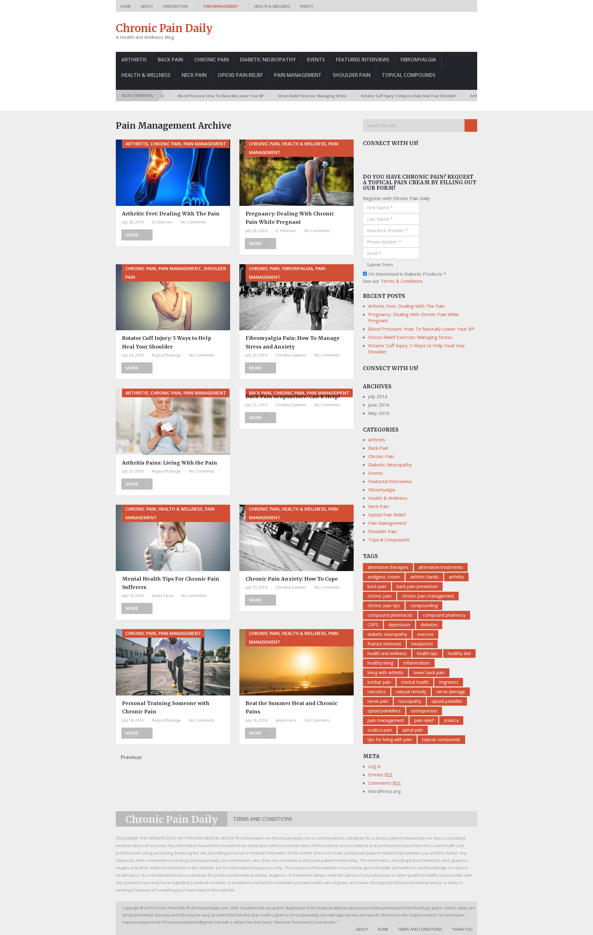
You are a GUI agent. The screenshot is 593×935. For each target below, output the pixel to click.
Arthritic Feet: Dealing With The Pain (171, 214)
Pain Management (221, 6)
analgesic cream (384, 577)
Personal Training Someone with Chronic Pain (165, 707)
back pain (377, 586)
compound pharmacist (390, 615)
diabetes (429, 625)
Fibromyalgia (418, 59)
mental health (415, 682)
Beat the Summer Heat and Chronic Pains (292, 707)
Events (306, 6)
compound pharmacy (444, 615)
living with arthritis (385, 672)
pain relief (424, 720)
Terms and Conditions (262, 819)
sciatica (451, 720)
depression (399, 625)
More (132, 235)
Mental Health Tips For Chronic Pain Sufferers (170, 583)
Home (125, 6)
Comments (384, 783)
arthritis (456, 577)
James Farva (162, 595)
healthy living (380, 663)
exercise (425, 634)
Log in (374, 766)
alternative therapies (388, 567)
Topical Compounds (408, 75)
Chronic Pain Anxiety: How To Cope (292, 579)
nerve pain (378, 701)
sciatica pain (380, 730)
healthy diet (459, 653)
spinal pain (412, 730)
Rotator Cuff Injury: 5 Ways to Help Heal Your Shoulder (383, 95)
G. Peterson (162, 222)
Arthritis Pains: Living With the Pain (169, 463)
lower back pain (429, 672)
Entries (380, 774)
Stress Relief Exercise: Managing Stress (287, 95)
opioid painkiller (446, 701)
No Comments (193, 222)
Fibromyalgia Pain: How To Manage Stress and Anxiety (293, 342)
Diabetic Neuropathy (268, 59)
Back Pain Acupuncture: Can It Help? (293, 396)
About (147, 6)
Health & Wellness (272, 6)
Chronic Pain (175, 6)
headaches (422, 644)
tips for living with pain (390, 739)
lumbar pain (379, 682)
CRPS (373, 625)
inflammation (416, 663)
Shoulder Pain (352, 75)
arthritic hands (424, 577)
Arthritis (134, 59)
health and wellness (387, 653)
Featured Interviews (362, 59)
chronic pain (380, 596)
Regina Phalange (166, 355)
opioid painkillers (384, 711)
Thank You (462, 929)
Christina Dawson (290, 355)
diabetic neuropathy (387, 634)
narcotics (377, 692)
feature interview (384, 644)
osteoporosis (424, 711)
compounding (424, 605)
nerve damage (450, 692)
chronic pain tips (384, 605)
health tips (427, 653)
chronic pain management (428, 596)
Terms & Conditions (402, 281)
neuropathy (409, 701)
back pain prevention (417, 586)
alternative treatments (440, 567)
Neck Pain (194, 75)
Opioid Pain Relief (240, 75)
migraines (448, 682)
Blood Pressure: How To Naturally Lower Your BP (196, 95)
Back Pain (170, 59)
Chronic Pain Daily (164, 28)
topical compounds (441, 739)
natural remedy (411, 692)
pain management (386, 720)
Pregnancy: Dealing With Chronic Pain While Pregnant (290, 218)
